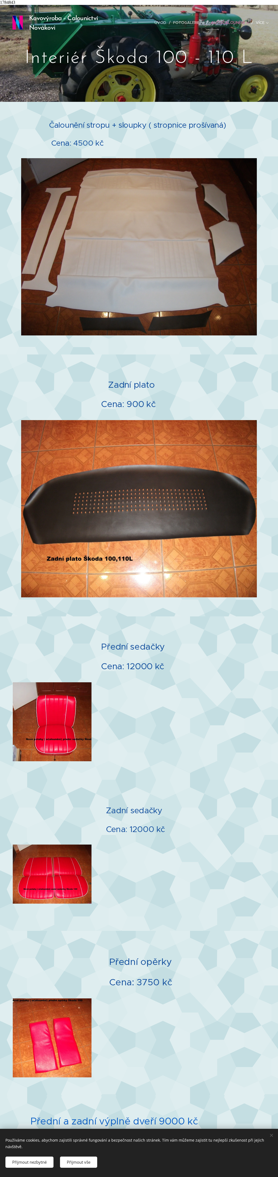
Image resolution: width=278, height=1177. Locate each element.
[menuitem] (161, 22)
